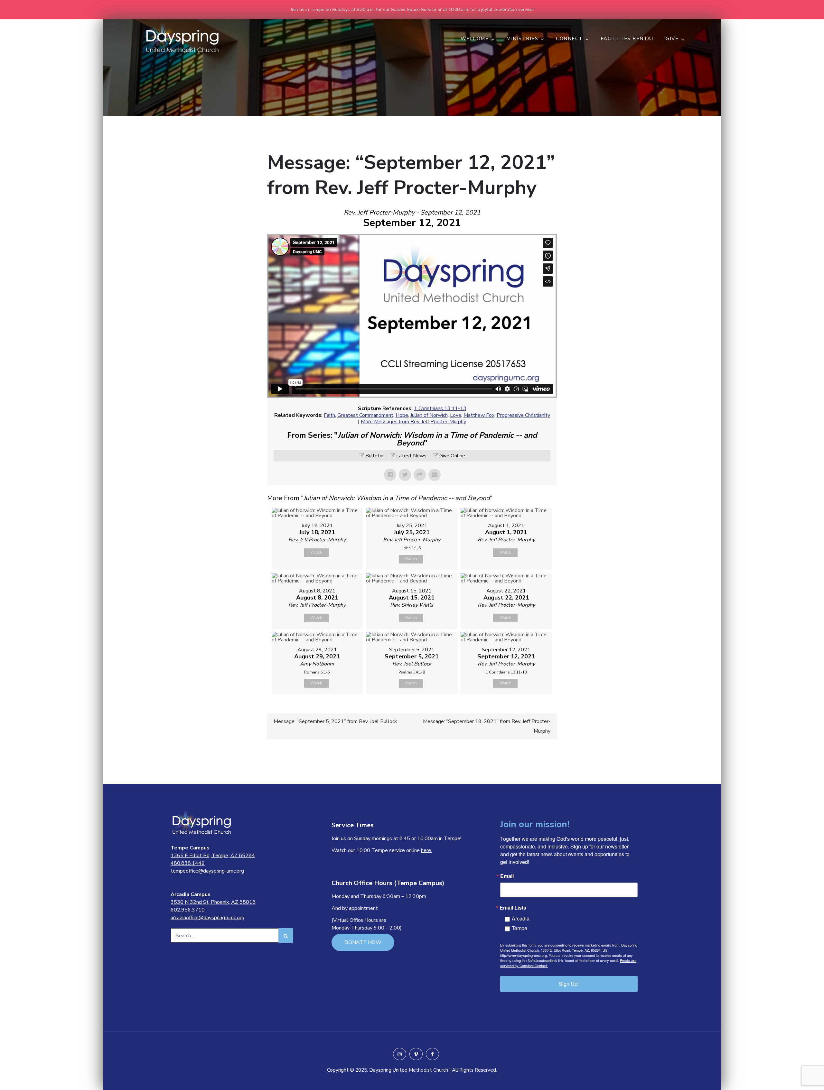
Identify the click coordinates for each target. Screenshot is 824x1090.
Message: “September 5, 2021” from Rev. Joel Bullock (335, 721)
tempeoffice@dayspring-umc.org (207, 871)
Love (455, 415)
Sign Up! (569, 983)
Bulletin (374, 455)
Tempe (519, 928)
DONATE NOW (362, 942)
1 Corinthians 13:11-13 (440, 408)
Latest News (411, 455)
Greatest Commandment (365, 415)
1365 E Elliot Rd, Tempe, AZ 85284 (213, 855)
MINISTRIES (522, 38)
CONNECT (569, 38)
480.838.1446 (188, 863)
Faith (329, 415)
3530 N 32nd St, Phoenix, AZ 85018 (213, 902)
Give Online (452, 455)
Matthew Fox (479, 415)
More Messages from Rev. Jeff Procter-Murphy (413, 421)
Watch (316, 552)
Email (507, 876)
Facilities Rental (628, 38)
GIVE (672, 38)
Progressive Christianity (523, 415)
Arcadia (520, 918)
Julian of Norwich (429, 415)
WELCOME (475, 38)
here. (426, 850)
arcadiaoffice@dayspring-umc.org (207, 917)
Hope (402, 415)
